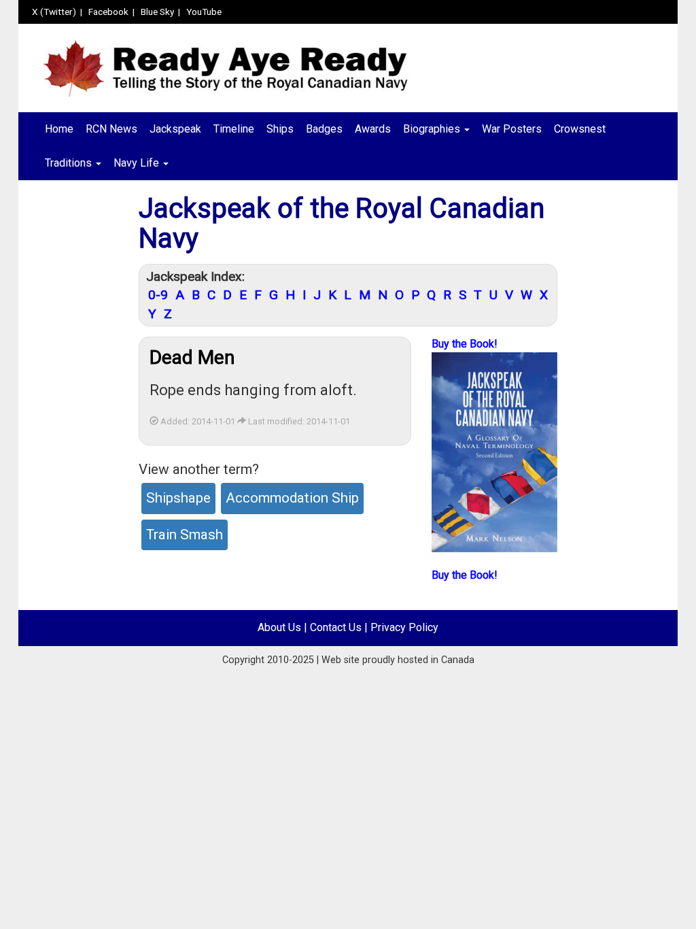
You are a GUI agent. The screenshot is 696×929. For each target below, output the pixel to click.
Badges (324, 128)
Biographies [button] (433, 128)
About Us (279, 627)
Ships (280, 128)
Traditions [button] (69, 162)
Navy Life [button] (138, 162)
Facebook (108, 11)
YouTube (204, 11)
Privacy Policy (404, 627)
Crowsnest (580, 128)
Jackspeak (175, 128)
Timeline (233, 128)
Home (59, 128)
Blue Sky (157, 11)
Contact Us (336, 627)
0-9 (158, 295)
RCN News (111, 128)
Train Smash (184, 534)
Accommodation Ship (292, 498)
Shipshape (178, 498)
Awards (373, 128)
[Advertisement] (73, 406)
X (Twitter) (54, 11)
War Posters (512, 128)
